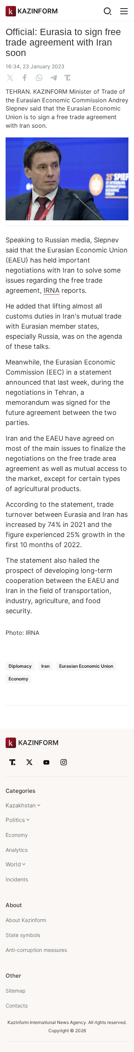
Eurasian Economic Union (86, 666)
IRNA (52, 290)
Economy (18, 679)
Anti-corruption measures (36, 950)
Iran (45, 666)
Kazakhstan (21, 805)
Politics (15, 819)
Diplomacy (20, 666)
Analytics (17, 850)
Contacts (17, 1005)
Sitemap (16, 990)
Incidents (17, 879)
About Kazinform (26, 920)
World (13, 864)
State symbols (23, 935)
